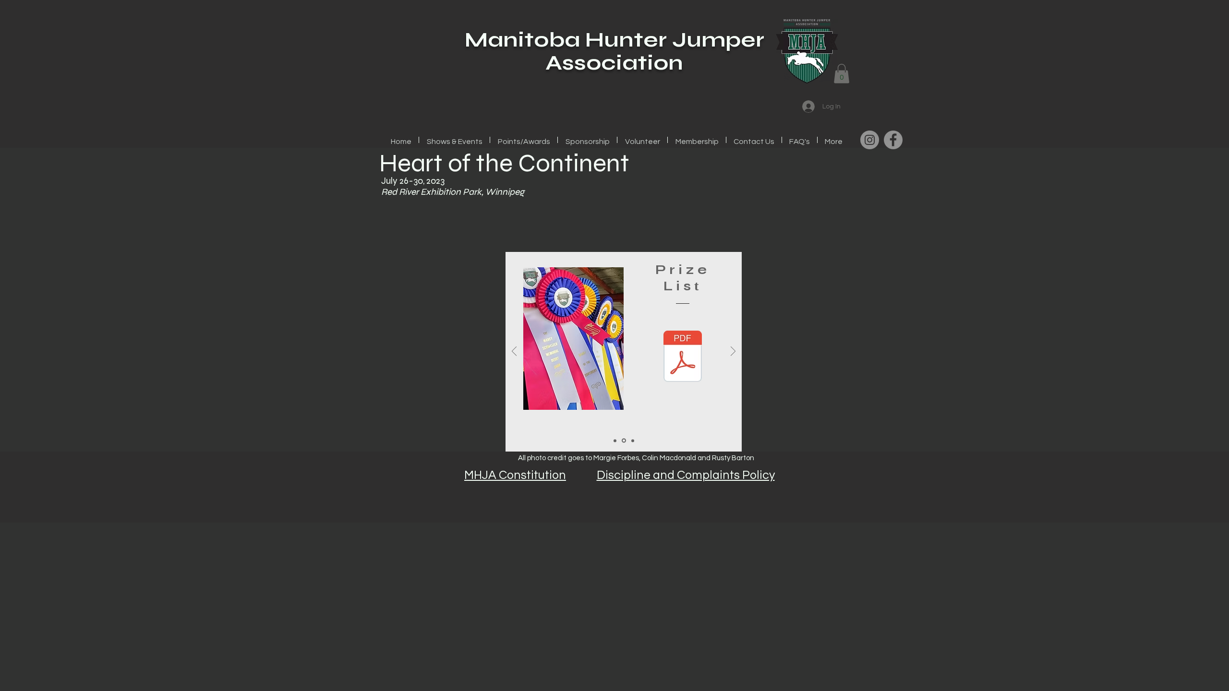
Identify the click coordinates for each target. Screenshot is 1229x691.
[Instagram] (869, 140)
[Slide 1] (615, 440)
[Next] (733, 351)
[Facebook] (893, 140)
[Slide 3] (632, 441)
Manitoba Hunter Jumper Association (614, 51)
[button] (841, 73)
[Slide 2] (623, 440)
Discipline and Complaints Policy (686, 475)
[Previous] (514, 351)
